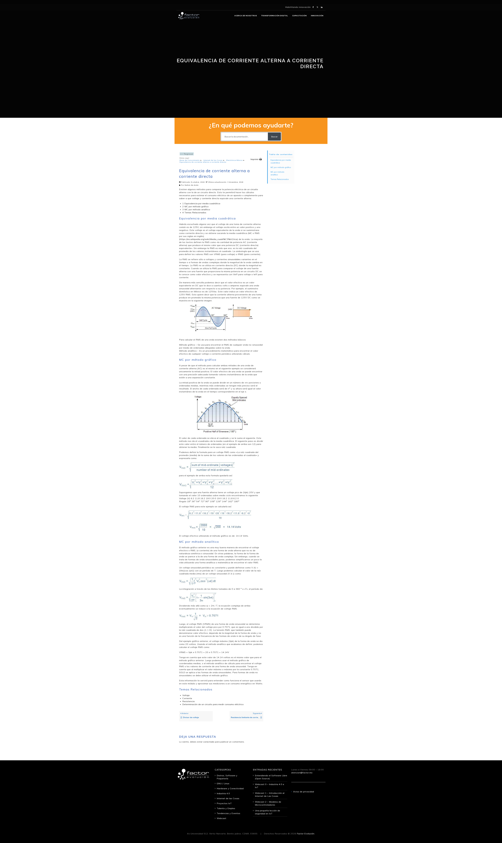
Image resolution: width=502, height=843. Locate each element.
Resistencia (188, 701)
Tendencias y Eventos (228, 813)
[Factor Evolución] (188, 15)
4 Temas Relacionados (194, 212)
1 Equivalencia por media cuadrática (201, 203)
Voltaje (186, 695)
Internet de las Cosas (228, 798)
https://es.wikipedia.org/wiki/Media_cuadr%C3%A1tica (208, 239)
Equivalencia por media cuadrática (281, 161)
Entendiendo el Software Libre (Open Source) (271, 777)
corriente (206, 198)
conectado (208, 741)
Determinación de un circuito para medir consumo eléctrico (213, 704)
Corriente (187, 698)
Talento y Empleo (226, 808)
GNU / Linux (223, 783)
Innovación (317, 16)
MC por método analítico (277, 173)
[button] (256, 159)
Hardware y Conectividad (230, 788)
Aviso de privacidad (303, 791)
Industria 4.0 (223, 793)
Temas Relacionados (280, 179)
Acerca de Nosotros (245, 16)
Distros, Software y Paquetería (227, 777)
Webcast (221, 818)
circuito (254, 189)
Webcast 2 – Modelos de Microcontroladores (268, 803)
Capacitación (299, 16)
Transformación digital (274, 16)
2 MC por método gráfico (195, 206)
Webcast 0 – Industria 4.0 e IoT (269, 786)
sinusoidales (234, 259)
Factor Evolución (305, 833)
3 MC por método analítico (196, 209)
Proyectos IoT (224, 803)
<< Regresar (186, 154)
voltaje (195, 198)
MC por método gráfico (281, 167)
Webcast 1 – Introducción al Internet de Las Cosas (269, 794)
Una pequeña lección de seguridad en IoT (267, 812)
